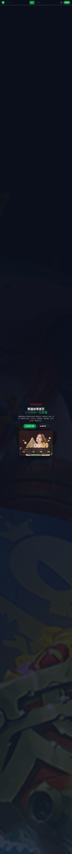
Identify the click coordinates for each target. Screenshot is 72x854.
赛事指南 (38, 2)
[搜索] (61, 2)
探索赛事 (67, 2)
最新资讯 (44, 426)
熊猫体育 (8, 2)
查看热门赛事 (30, 426)
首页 (32, 2)
